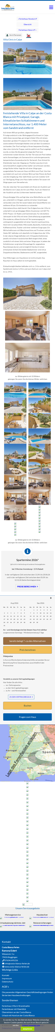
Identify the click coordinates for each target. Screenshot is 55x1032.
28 (18, 622)
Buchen (27, 705)
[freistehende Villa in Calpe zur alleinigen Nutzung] (27, 109)
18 (7, 619)
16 (24, 616)
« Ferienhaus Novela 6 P (27, 19)
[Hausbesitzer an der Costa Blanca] (42, 917)
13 (14, 616)
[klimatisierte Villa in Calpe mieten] (27, 340)
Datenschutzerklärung (31, 1025)
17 (4, 619)
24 (4, 622)
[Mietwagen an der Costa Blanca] (13, 917)
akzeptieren (27, 1029)
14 (18, 616)
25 (7, 622)
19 (11, 619)
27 (14, 622)
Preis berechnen (28, 649)
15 (21, 616)
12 (11, 616)
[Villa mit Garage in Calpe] (27, 309)
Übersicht (27, 24)
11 (7, 616)
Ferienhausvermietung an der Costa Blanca (8, 7)
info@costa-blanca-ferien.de (17, 963)
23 (24, 619)
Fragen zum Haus (27, 717)
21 (18, 619)
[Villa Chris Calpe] (27, 372)
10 (4, 616)
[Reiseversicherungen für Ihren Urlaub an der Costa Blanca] (42, 925)
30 (24, 622)
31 (4, 625)
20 (14, 619)
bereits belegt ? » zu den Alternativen (27, 641)
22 (21, 619)
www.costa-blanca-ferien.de (16, 966)
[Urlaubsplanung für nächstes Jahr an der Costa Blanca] (13, 925)
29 (21, 622)
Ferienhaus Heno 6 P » (27, 30)
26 (11, 622)
